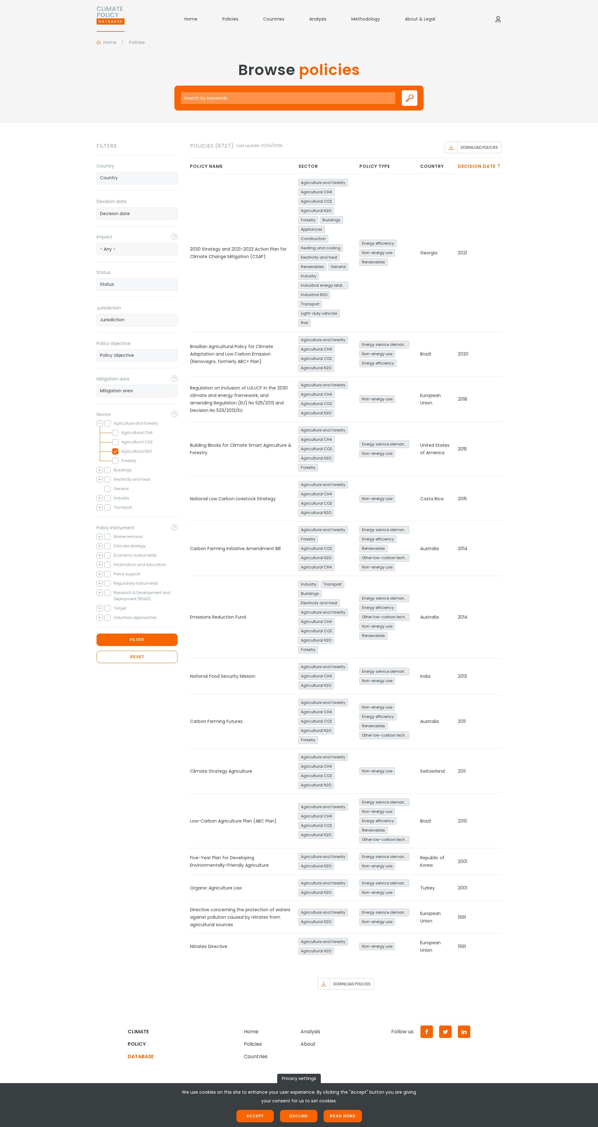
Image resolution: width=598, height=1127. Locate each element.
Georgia (428, 253)
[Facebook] (426, 1032)
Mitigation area (113, 379)
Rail (304, 322)
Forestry (308, 220)
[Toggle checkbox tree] (100, 423)
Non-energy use (377, 252)
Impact (104, 237)
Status (104, 272)
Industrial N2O (314, 294)
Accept (255, 1116)
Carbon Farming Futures (216, 721)
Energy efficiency (378, 243)
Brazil (425, 354)
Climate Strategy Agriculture (221, 771)
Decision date (111, 201)
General (338, 266)
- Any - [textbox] (108, 249)
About (308, 1044)
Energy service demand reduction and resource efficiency (385, 344)
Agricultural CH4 (316, 192)
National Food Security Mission (222, 676)
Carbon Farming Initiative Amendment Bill (235, 548)
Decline (298, 1116)
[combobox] (137, 178)
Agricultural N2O (316, 210)
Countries (273, 19)
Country (105, 166)
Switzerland (432, 771)
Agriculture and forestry (323, 182)
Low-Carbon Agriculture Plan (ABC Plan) (233, 821)
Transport (310, 304)
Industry (308, 276)
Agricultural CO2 (316, 201)
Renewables (312, 266)
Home (190, 19)
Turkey (427, 888)
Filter (137, 640)
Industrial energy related (324, 285)
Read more (343, 1116)
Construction (313, 238)
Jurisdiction (109, 308)
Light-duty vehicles (319, 313)
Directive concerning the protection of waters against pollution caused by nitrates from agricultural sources (240, 917)
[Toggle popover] (174, 236)
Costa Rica (432, 499)
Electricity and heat (319, 257)
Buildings (331, 220)
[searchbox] (137, 177)
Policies (230, 19)
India (425, 676)
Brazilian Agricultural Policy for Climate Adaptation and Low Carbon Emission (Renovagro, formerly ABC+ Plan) (231, 354)
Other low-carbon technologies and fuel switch (385, 557)
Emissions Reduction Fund (218, 617)
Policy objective (114, 343)
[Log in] (498, 19)
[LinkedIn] (464, 1032)
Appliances (311, 229)
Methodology (365, 19)
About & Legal (420, 19)
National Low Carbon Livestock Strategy (233, 499)
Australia (429, 548)
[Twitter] (445, 1032)
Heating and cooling (320, 248)
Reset (137, 657)
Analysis (317, 19)
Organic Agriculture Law (216, 888)
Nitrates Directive (208, 946)
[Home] (111, 19)
